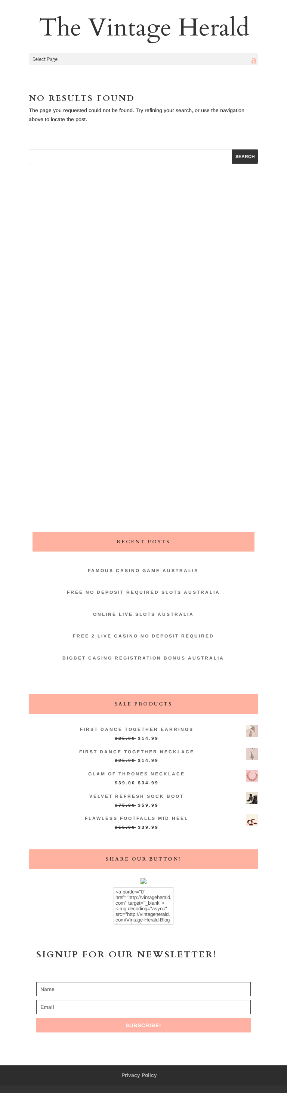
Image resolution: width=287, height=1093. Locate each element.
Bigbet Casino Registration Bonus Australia (143, 658)
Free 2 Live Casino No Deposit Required (143, 636)
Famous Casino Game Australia (143, 570)
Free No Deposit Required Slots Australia (143, 592)
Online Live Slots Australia (143, 614)
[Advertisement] (143, 291)
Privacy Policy (139, 1075)
